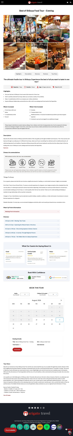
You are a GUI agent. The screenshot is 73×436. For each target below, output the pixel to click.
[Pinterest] (38, 408)
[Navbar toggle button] (2, 2)
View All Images (7, 395)
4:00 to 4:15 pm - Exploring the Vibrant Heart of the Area (20, 224)
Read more (5, 147)
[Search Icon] (70, 2)
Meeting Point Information (12, 211)
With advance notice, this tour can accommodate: (18, 156)
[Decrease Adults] (21, 294)
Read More (8, 259)
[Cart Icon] (67, 2)
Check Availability (10, 430)
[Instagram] (43, 408)
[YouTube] (32, 408)
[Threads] (41, 408)
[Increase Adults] (28, 294)
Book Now (17, 349)
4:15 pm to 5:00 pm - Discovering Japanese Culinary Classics (21, 228)
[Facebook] (29, 408)
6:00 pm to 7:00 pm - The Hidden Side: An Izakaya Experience (21, 236)
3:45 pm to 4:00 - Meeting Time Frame (15, 220)
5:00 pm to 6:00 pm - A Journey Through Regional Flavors (20, 232)
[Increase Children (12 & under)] (56, 294)
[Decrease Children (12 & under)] (50, 294)
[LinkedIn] (35, 408)
